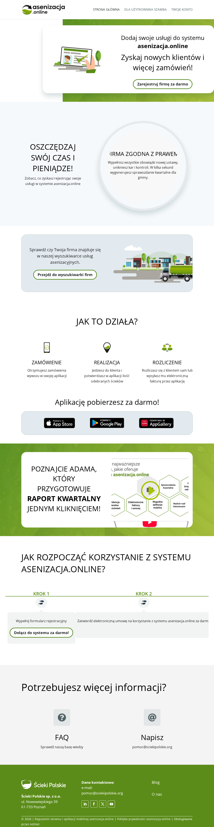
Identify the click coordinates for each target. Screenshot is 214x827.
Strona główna (106, 9)
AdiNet (34, 824)
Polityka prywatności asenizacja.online (144, 819)
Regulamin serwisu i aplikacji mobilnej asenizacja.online (74, 819)
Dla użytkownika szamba (145, 9)
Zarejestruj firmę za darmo (162, 84)
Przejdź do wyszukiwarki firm (65, 274)
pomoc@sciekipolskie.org (102, 793)
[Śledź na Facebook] (93, 804)
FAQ (62, 737)
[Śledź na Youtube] (111, 804)
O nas (157, 794)
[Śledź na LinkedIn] (85, 804)
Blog (156, 782)
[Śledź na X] (102, 804)
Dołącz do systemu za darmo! (41, 632)
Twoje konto (182, 9)
